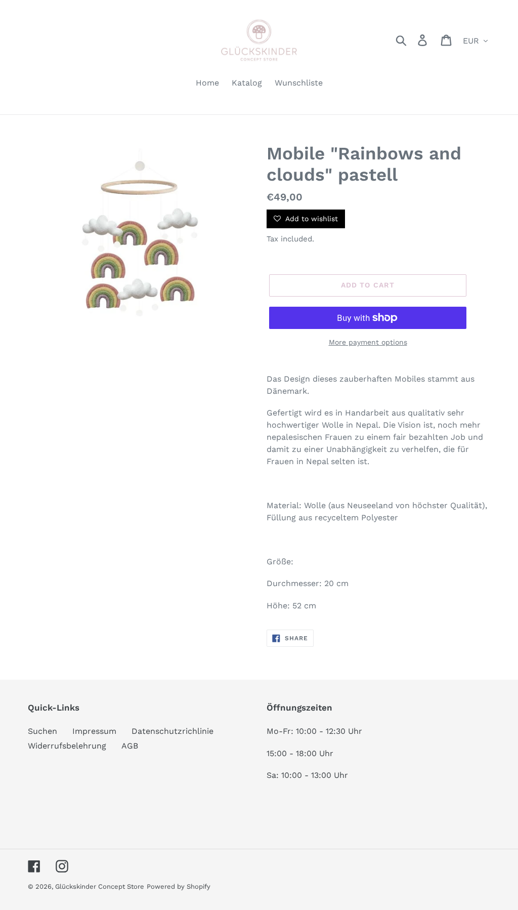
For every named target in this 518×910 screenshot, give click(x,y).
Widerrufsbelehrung (67, 746)
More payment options (368, 342)
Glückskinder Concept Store (99, 886)
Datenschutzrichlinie (172, 731)
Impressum (94, 731)
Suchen (42, 731)
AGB (129, 746)
